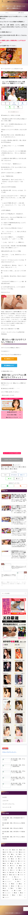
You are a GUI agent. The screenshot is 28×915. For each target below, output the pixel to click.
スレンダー (5, 466)
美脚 (16, 468)
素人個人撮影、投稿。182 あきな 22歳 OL (12, 828)
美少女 (8, 468)
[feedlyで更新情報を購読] (7, 485)
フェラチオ (16, 466)
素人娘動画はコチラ (9, 358)
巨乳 (21, 466)
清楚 (25, 466)
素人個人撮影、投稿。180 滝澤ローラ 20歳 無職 (13, 832)
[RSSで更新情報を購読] (20, 485)
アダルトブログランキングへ (9, 752)
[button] (18, 107)
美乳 (3, 468)
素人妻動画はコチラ (9, 365)
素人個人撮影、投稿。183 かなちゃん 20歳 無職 (13, 824)
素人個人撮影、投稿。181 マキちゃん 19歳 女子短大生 (13, 837)
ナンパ (10, 466)
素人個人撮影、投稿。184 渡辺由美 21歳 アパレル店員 (13, 818)
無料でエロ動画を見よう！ (14, 1)
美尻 (12, 468)
